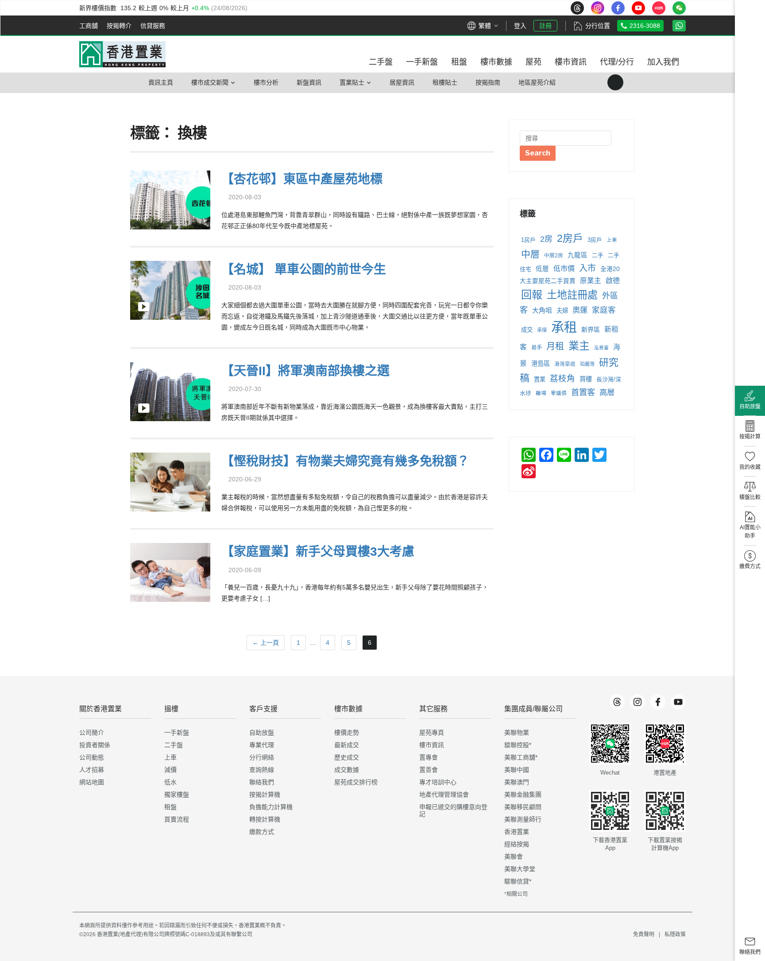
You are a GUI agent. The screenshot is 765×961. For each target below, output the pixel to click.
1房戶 (528, 239)
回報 (531, 295)
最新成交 (346, 744)
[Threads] (617, 701)
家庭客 (604, 310)
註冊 (545, 25)
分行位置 (597, 25)
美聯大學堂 (519, 868)
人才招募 (91, 769)
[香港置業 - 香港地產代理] (122, 54)
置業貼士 (352, 82)
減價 (170, 769)
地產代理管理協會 (444, 794)
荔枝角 (562, 378)
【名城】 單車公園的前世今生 (303, 269)
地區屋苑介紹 (537, 82)
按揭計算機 (264, 794)
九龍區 (577, 255)
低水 (170, 782)
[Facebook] (657, 701)
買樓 (586, 379)
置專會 (428, 757)
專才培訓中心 (437, 782)
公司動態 (91, 757)
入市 (587, 268)
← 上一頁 (265, 642)
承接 (542, 330)
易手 (536, 348)
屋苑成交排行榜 (356, 782)
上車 (612, 240)
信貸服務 (152, 25)
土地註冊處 (572, 295)
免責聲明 (643, 934)
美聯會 (513, 856)
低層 (542, 268)
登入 (520, 25)
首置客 (583, 392)
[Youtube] (678, 701)
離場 (541, 393)
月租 (555, 346)
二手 (597, 255)
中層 (530, 254)
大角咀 (542, 310)
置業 (539, 379)
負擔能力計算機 (271, 806)
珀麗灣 (587, 364)
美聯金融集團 (522, 794)
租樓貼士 (445, 82)
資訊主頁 (160, 82)
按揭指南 (487, 82)
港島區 (540, 363)
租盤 (170, 806)
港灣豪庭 (565, 364)
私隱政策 (675, 934)
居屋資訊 (402, 82)
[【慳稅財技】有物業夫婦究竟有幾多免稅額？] (170, 481)
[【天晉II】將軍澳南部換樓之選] (170, 391)
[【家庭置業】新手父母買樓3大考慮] (170, 571)
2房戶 (570, 238)
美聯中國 (516, 769)
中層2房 (553, 255)
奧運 (579, 310)
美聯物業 (516, 732)
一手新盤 (176, 732)
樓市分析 (266, 82)
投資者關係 (94, 744)
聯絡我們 (261, 782)
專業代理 (261, 744)
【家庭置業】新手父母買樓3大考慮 (317, 551)
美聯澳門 (516, 782)
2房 (546, 239)
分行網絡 (261, 757)
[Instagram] (637, 701)
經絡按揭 (516, 844)
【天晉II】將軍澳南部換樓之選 (305, 371)
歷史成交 (346, 757)
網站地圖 (91, 782)
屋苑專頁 (431, 732)
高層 (606, 392)
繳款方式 (261, 831)
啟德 (613, 280)
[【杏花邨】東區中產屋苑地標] (170, 198)
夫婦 (562, 310)
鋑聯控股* (517, 744)
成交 (527, 329)
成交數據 (346, 769)
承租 (564, 327)
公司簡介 (91, 732)
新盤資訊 (309, 82)
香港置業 (516, 831)
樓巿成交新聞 (209, 82)
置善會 (428, 769)
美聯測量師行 (522, 819)
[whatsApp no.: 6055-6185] (679, 25)
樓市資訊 (431, 744)
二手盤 (173, 744)
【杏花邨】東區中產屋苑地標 (301, 179)
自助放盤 (261, 732)
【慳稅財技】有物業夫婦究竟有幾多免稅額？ (345, 461)
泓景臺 (601, 347)
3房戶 (594, 239)
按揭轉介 (119, 25)
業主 (579, 346)
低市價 (564, 268)
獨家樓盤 (176, 794)
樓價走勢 (346, 732)
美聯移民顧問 (522, 806)
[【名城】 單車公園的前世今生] (170, 289)
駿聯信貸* (517, 881)
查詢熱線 (261, 769)
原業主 (590, 280)
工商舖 (88, 25)
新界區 (590, 329)
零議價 (559, 393)
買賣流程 (176, 819)
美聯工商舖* (520, 757)
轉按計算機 (264, 819)
